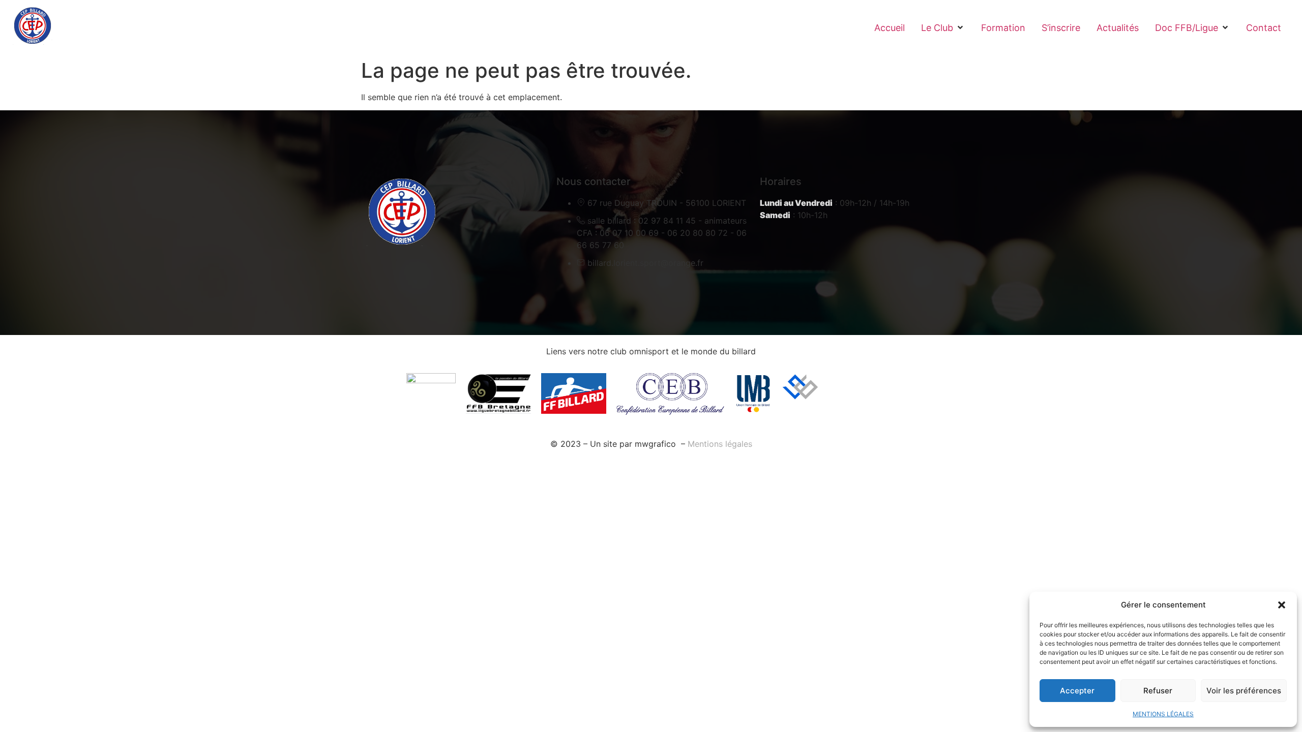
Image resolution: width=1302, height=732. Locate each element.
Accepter (1077, 690)
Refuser (1157, 690)
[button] (1282, 605)
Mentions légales (720, 444)
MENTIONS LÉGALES (1163, 714)
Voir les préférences (1243, 690)
